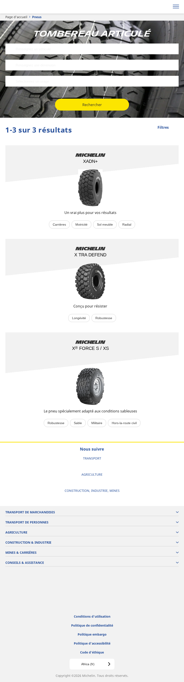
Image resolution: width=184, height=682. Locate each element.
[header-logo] (21, 6)
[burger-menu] (175, 6)
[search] (165, 6)
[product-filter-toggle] (175, 127)
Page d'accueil (16, 17)
